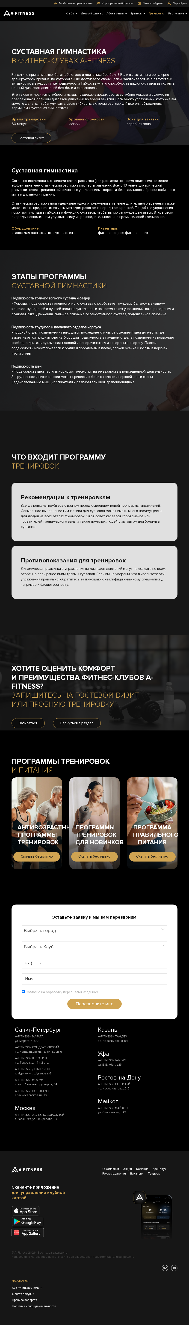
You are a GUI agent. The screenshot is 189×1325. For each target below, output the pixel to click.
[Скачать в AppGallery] (29, 1233)
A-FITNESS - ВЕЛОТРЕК (31, 1058)
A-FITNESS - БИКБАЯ (112, 1060)
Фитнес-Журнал (153, 3)
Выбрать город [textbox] (40, 930)
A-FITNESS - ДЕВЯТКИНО (32, 1069)
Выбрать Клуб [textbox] (39, 946)
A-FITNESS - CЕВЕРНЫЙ (114, 1084)
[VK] (165, 1268)
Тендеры (154, 1173)
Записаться (28, 723)
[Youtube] (174, 1268)
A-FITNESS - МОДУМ (29, 1080)
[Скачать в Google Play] (29, 1222)
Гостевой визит (31, 138)
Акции (127, 1169)
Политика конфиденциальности (34, 1306)
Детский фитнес (92, 13)
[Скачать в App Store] (26, 1211)
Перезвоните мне (94, 1004)
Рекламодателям (114, 1173)
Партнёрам (180, 3)
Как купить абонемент (27, 1288)
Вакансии (136, 1173)
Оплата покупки (23, 1294)
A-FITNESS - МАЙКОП (113, 1108)
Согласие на (61, 992)
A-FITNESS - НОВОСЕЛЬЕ (32, 1091)
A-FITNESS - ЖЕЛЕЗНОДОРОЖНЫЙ (39, 1115)
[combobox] (94, 931)
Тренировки (157, 13)
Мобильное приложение (76, 3)
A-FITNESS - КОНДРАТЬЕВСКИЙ (37, 1047)
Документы (20, 1281)
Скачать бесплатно (37, 856)
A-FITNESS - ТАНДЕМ (112, 1036)
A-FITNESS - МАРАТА (29, 1036)
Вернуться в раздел (77, 723)
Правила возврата (24, 1300)
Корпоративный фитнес (118, 3)
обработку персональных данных (72, 992)
